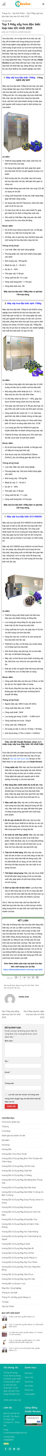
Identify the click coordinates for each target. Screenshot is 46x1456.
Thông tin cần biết (9, 1292)
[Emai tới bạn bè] (29, 977)
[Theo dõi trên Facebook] (6, 1449)
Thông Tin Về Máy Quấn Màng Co (16, 1297)
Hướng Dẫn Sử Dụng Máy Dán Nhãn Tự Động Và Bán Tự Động (22, 1193)
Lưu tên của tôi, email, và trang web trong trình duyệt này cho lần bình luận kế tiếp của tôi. (22, 1098)
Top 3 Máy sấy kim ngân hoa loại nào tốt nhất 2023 (33, 1014)
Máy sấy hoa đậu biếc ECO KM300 (24, 516)
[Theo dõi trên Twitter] (14, 1449)
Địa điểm (5, 1140)
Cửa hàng (6, 1131)
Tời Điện (5, 1302)
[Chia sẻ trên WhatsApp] (16, 977)
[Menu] (4, 4)
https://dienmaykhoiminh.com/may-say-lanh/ (23, 969)
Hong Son (27, 32)
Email (7, 1072)
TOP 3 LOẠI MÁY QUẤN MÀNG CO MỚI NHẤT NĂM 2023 (26, 1326)
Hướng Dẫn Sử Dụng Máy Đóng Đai (17, 1207)
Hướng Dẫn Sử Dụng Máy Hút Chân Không (20, 1231)
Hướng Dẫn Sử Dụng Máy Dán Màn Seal (19, 1187)
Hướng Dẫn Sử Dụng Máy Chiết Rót (17, 1170)
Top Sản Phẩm (18, 13)
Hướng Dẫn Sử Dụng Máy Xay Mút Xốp (18, 1279)
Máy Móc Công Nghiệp (11, 1288)
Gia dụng (6, 1145)
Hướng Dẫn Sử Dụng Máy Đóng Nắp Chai (19, 1219)
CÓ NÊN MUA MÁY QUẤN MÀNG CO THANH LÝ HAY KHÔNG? (26, 1334)
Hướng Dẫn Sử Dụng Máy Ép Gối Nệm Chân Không (20, 1225)
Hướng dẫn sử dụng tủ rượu (14, 1283)
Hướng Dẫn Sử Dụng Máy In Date (16, 1244)
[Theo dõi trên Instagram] (10, 1449)
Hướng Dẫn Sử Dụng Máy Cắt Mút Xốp (18, 1166)
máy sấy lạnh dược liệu (19, 759)
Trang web (9, 1083)
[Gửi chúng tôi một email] (18, 1449)
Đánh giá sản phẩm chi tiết (13, 1135)
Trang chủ (6, 13)
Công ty (5, 1126)
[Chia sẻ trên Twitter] (24, 977)
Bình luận (9, 1041)
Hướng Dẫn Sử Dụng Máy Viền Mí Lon (17, 1274)
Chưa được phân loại (11, 1122)
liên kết (14, 988)
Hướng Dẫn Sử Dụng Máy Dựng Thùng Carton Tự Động (23, 1201)
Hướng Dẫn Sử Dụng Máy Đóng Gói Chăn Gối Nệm (21, 1213)
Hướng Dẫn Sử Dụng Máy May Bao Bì (17, 1248)
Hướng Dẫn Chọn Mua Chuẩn (14, 1154)
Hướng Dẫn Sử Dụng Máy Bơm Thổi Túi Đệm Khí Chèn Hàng (22, 1160)
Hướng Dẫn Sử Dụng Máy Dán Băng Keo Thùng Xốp (22, 1181)
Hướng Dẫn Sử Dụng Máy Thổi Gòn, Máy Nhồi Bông (21, 1268)
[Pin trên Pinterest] (33, 977)
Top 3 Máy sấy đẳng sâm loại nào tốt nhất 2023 (11, 1014)
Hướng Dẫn (7, 1149)
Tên (7, 1061)
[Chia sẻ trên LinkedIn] (37, 977)
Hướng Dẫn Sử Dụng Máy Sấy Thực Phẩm (19, 1262)
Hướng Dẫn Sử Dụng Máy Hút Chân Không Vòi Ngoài (21, 1238)
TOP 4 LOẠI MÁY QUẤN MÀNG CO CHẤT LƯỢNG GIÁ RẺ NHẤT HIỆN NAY (24, 1341)
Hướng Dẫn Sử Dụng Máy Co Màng (17, 1175)
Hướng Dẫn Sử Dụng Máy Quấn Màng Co (19, 1257)
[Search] (43, 4)
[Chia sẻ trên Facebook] (20, 977)
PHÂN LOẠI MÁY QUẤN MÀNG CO (22, 1317)
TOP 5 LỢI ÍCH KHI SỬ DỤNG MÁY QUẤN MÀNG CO (24, 1349)
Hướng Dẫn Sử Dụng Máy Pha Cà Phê (18, 1253)
